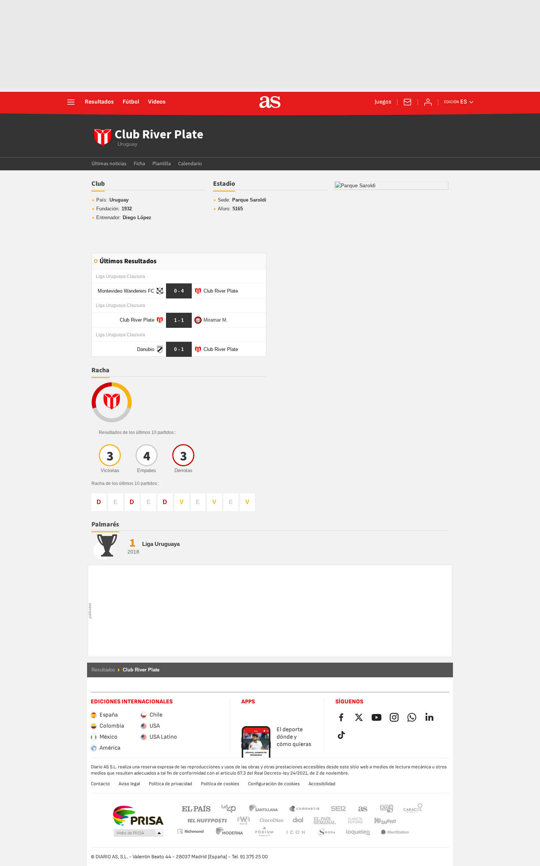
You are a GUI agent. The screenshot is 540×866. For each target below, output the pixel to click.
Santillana (263, 808)
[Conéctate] (428, 102)
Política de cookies (220, 784)
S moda (295, 832)
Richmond (410, 820)
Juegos (383, 102)
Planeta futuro (349, 820)
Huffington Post (206, 820)
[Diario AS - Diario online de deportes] (270, 102)
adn (386, 808)
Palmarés (105, 524)
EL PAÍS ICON (264, 832)
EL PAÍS (196, 808)
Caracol (413, 808)
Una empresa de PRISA (138, 816)
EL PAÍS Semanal (323, 820)
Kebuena (380, 820)
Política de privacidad (170, 784)
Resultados (99, 102)
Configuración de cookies (274, 784)
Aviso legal (129, 784)
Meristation (358, 832)
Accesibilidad (322, 784)
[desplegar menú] (71, 102)
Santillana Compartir (304, 808)
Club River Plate (159, 135)
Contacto (100, 784)
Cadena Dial (296, 820)
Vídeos (157, 102)
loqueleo (326, 832)
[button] (138, 833)
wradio (245, 820)
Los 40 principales (228, 808)
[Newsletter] (407, 102)
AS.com (363, 808)
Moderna (190, 831)
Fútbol (131, 102)
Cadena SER (338, 808)
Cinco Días (269, 820)
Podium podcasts (230, 832)
